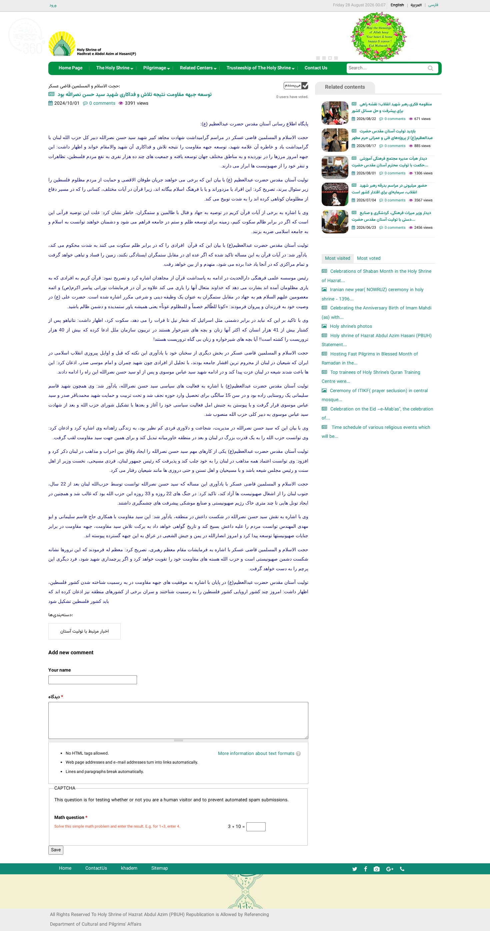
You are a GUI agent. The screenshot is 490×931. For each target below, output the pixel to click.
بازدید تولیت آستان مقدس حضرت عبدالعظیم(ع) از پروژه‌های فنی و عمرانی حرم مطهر (392, 134)
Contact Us (316, 68)
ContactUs (96, 868)
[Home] (92, 35)
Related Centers (194, 70)
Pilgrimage (152, 70)
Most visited (337, 258)
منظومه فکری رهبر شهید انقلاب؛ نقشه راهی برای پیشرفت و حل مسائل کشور (392, 107)
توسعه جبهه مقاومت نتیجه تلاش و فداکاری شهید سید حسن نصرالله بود (135, 95)
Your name (59, 670)
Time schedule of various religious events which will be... (376, 432)
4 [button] (336, 58)
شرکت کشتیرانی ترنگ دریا (23, 903)
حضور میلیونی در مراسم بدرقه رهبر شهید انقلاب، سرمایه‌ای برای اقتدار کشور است (389, 189)
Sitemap (159, 868)
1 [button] (318, 58)
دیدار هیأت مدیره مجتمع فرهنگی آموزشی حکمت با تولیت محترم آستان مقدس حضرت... (390, 162)
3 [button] (330, 58)
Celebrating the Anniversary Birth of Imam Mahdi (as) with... (376, 313)
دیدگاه (55, 697)
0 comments (102, 103)
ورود (53, 5)
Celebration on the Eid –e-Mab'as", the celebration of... (377, 414)
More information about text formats (256, 753)
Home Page (70, 68)
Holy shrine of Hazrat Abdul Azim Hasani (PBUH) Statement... (377, 340)
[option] (378, 37)
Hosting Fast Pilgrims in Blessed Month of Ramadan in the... (370, 359)
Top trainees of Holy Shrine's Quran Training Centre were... (371, 377)
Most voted (369, 258)
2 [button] (324, 58)
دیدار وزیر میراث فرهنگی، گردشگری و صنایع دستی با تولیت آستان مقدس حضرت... (391, 216)
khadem (129, 868)
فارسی (433, 5)
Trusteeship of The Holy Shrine (257, 70)
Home (65, 868)
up (296, 85)
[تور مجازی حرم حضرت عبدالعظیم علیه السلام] (27, 54)
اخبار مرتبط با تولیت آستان (84, 631)
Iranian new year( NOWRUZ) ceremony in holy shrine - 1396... (373, 294)
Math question (70, 817)
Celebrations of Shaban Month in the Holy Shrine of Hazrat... (376, 276)
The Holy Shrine (110, 70)
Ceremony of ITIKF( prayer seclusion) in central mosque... (375, 395)
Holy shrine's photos (351, 326)
